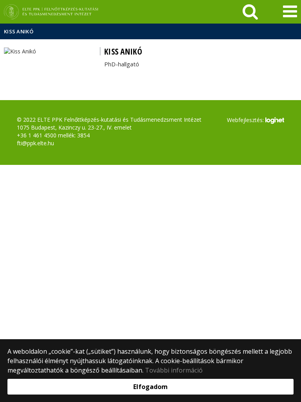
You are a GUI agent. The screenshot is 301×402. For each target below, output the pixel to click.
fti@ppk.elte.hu (35, 143)
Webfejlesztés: (246, 119)
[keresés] (250, 12)
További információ (174, 370)
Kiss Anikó (18, 31)
